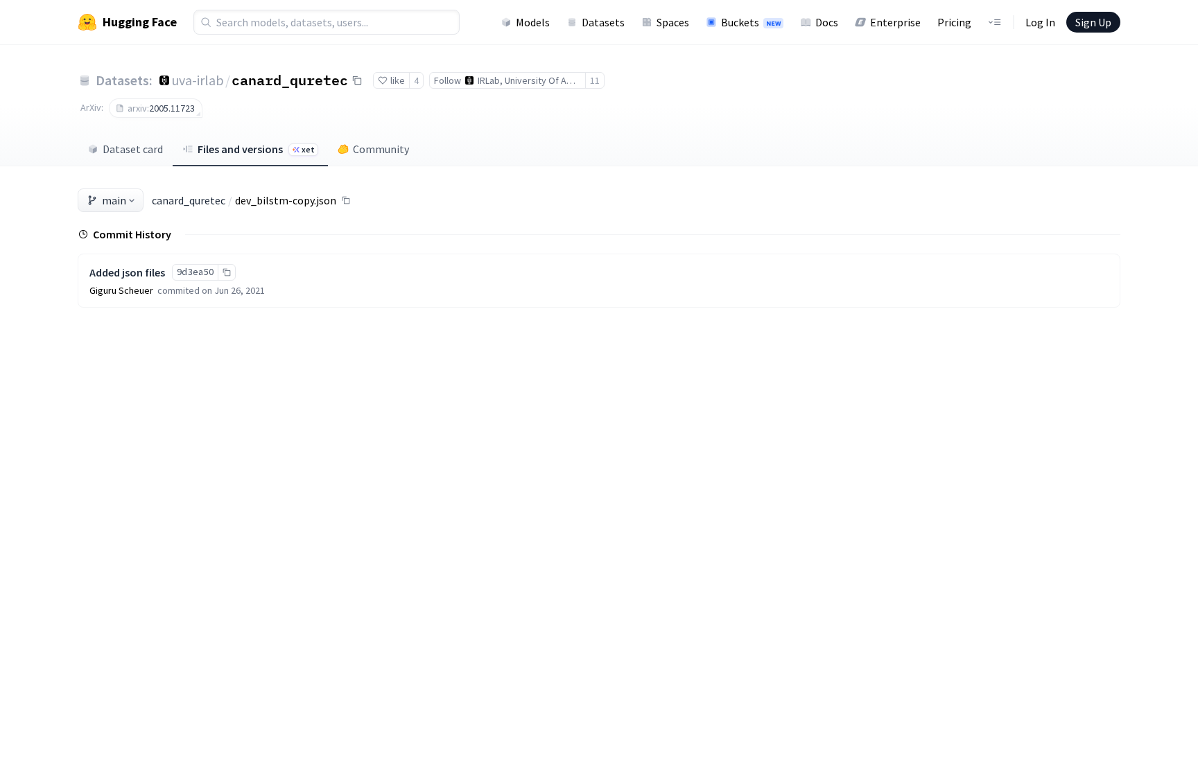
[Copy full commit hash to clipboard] (226, 272)
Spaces (673, 22)
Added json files (127, 272)
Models (533, 22)
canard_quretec (290, 80)
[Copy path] (346, 200)
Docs (826, 22)
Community (381, 149)
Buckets (751, 22)
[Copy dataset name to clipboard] (357, 80)
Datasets (603, 22)
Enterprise (895, 22)
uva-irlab (198, 80)
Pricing (954, 22)
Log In (1040, 22)
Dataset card (133, 149)
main (114, 200)
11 (595, 80)
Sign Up (1093, 22)
